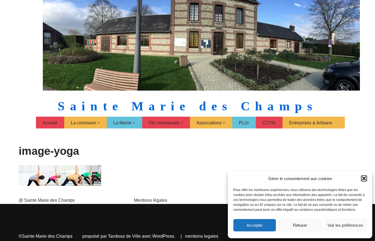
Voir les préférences (345, 225)
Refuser (300, 225)
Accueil (50, 122)
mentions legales (201, 236)
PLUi (244, 122)
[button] (364, 178)
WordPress (163, 236)
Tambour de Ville (124, 236)
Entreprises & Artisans (310, 122)
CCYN (268, 122)
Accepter (255, 225)
